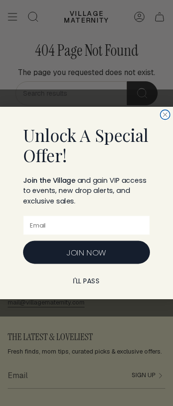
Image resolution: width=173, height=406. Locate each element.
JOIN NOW (86, 252)
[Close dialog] (165, 114)
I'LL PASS (86, 281)
